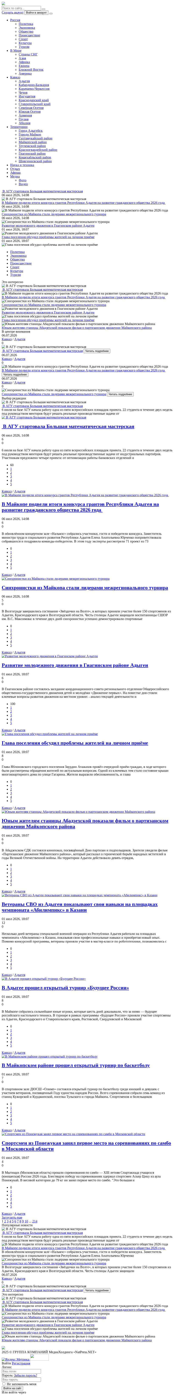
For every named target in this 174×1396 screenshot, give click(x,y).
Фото (22, 180)
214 (34, 1221)
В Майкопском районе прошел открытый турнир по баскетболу (76, 1065)
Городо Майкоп (30, 134)
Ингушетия (27, 96)
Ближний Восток (31, 69)
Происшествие (29, 35)
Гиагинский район (32, 153)
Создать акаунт (13, 12)
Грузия (23, 119)
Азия (22, 58)
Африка (24, 62)
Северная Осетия (31, 108)
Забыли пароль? (25, 1375)
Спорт (23, 39)
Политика (26, 24)
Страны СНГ (28, 54)
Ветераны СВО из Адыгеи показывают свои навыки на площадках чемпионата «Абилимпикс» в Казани (80, 907)
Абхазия (24, 123)
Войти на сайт (12, 1388)
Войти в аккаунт (36, 12)
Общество (26, 31)
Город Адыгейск (31, 130)
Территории (19, 127)
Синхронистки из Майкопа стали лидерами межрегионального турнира (54, 394)
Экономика (27, 27)
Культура (25, 43)
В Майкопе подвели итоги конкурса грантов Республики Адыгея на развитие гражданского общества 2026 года (84, 370)
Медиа (15, 176)
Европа (24, 66)
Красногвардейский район (38, 150)
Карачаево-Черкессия (34, 88)
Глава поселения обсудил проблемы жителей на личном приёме (75, 743)
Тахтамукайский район (35, 138)
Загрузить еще (12, 1217)
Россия (15, 20)
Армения (25, 115)
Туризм (24, 47)
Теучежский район (32, 146)
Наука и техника (22, 165)
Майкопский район (33, 142)
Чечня (23, 92)
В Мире (15, 50)
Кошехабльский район (35, 157)
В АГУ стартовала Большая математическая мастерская (42, 351)
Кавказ (15, 77)
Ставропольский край (35, 104)
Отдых (15, 169)
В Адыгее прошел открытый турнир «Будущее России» (65, 987)
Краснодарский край (34, 100)
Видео (23, 184)
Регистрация (21, 1363)
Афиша (15, 172)
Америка (25, 73)
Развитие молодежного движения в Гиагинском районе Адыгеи (75, 665)
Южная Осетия (30, 111)
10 (26, 1221)
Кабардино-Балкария (34, 85)
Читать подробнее (97, 351)
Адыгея (24, 81)
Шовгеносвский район (35, 161)
